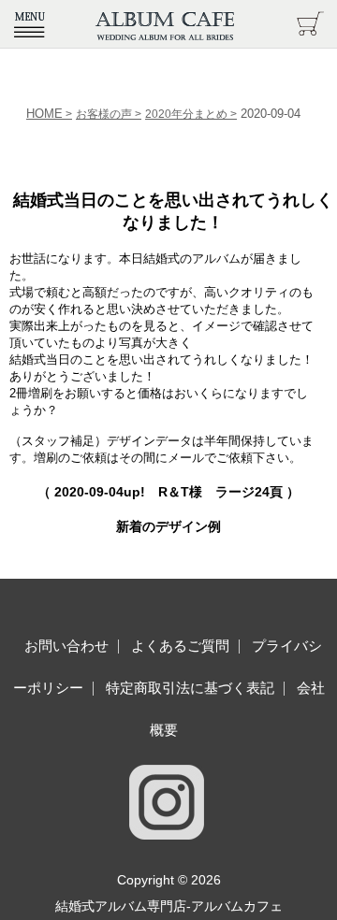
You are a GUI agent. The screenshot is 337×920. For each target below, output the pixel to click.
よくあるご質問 (180, 646)
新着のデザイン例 (168, 526)
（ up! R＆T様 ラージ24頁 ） (168, 491)
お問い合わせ (66, 646)
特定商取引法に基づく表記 (190, 688)
